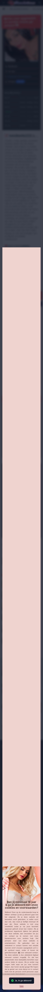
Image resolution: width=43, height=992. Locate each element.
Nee (22, 986)
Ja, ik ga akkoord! (23, 980)
